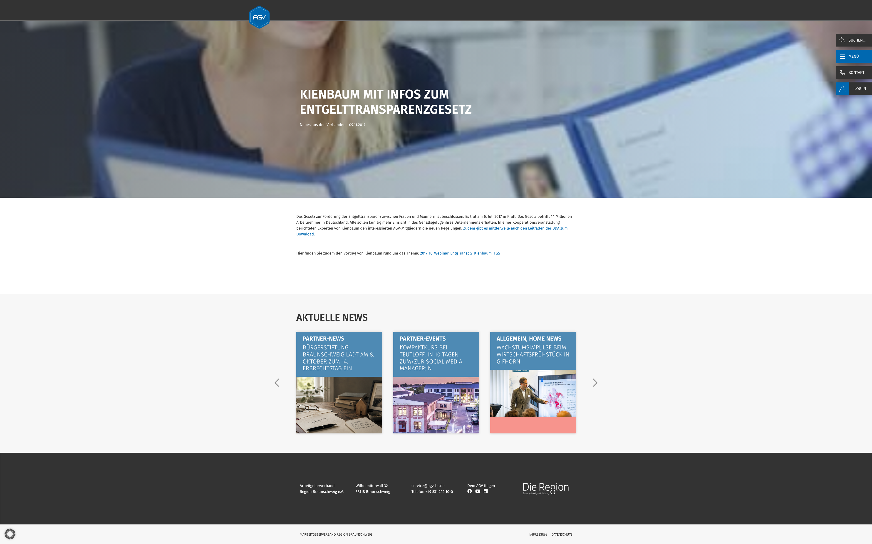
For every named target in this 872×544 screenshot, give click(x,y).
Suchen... (857, 40)
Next (595, 382)
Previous (277, 382)
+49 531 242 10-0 (439, 491)
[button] (854, 56)
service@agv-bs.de (428, 485)
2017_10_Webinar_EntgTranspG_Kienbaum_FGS (460, 253)
